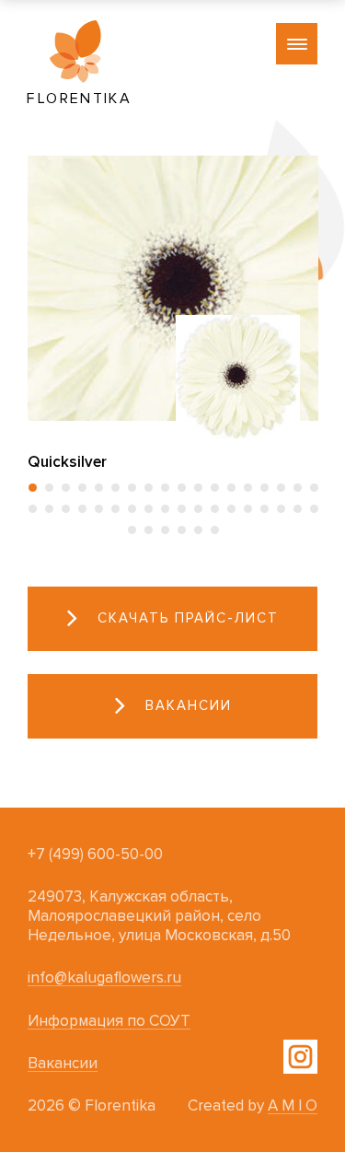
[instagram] (300, 1057)
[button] (32, 487)
